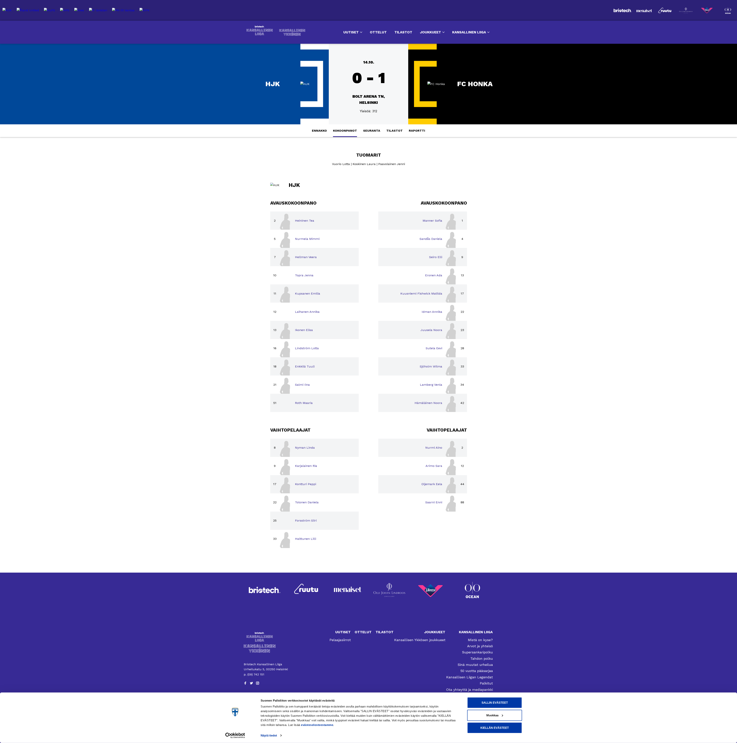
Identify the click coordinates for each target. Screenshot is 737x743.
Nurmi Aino (433, 447)
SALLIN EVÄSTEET (495, 702)
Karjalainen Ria (306, 466)
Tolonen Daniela (307, 502)
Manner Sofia (432, 220)
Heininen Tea (304, 220)
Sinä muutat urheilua (475, 665)
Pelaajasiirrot (340, 640)
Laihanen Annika (307, 312)
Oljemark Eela (431, 484)
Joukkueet (430, 32)
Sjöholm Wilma (431, 366)
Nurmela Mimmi (307, 239)
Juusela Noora (431, 330)
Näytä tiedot (269, 735)
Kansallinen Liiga (259, 30)
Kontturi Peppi (305, 484)
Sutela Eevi (434, 348)
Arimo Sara (434, 466)
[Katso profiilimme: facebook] (245, 683)
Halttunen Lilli (305, 539)
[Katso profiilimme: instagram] (257, 683)
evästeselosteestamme (317, 724)
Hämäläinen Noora (428, 403)
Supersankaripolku (477, 652)
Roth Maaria (304, 403)
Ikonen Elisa (304, 330)
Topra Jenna (304, 275)
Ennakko (319, 130)
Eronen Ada (433, 275)
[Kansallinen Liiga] (266, 636)
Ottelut (378, 32)
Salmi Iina (302, 384)
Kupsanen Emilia (307, 293)
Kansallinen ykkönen (292, 32)
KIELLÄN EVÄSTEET (494, 727)
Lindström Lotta (307, 348)
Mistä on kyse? (480, 640)
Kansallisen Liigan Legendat (469, 677)
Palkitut (486, 683)
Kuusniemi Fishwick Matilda (421, 293)
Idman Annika (432, 312)
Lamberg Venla (431, 384)
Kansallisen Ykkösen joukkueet (419, 640)
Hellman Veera (306, 257)
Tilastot (403, 32)
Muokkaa (492, 715)
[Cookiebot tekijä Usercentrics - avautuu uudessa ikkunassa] (235, 735)
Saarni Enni (433, 502)
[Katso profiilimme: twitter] (251, 683)
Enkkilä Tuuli (305, 366)
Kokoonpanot (345, 130)
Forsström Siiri (306, 520)
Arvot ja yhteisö (480, 646)
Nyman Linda (305, 447)
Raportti (417, 130)
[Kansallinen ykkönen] (266, 648)
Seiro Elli (435, 257)
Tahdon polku (481, 658)
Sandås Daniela (431, 239)
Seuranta (371, 130)
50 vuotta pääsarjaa (476, 671)
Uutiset (351, 32)
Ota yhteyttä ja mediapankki (469, 690)
